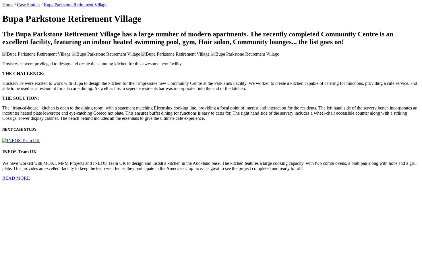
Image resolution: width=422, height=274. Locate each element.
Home (7, 4)
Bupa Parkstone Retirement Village (75, 4)
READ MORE (16, 178)
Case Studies (28, 4)
